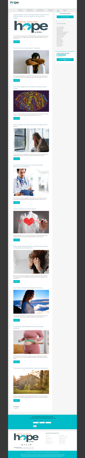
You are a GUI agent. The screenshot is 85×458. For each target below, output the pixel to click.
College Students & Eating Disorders (63, 32)
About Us (47, 435)
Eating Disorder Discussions (61, 34)
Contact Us (48, 436)
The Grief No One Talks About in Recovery (26, 48)
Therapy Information (60, 44)
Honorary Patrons (49, 438)
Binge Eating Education (60, 28)
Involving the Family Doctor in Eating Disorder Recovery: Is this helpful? (28, 165)
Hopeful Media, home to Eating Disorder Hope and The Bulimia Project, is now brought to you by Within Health (31, 16)
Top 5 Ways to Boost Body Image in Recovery (27, 288)
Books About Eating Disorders (61, 33)
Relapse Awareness (60, 40)
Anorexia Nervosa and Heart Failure (24, 209)
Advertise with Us (49, 443)
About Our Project (65, 10)
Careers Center (62, 441)
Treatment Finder (62, 443)
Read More (17, 41)
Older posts (15, 408)
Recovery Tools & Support (51, 10)
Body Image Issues (60, 29)
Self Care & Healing (60, 42)
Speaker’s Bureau (62, 438)
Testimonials (61, 435)
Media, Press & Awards (63, 436)
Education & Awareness (20, 10)
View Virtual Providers (65, 16)
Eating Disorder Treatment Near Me (40, 10)
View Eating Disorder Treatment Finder (65, 59)
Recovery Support (59, 39)
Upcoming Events (62, 440)
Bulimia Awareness (60, 30)
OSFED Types (59, 38)
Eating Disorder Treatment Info (30, 10)
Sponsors (47, 440)
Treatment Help (59, 46)
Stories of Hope (59, 43)
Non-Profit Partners (49, 441)
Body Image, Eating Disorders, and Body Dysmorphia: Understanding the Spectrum (30, 247)
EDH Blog (58, 10)
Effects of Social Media (60, 35)
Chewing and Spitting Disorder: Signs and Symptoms (30, 368)
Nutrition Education (60, 37)
